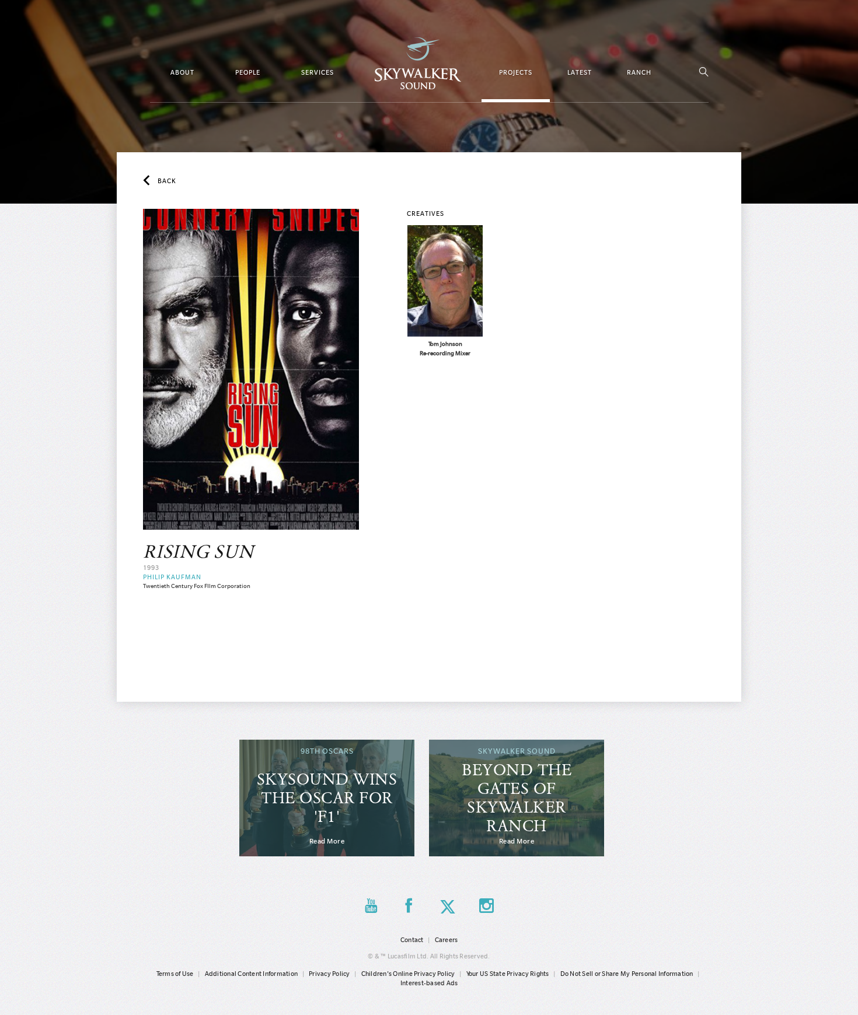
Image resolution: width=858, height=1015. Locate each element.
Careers (446, 939)
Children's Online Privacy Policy (408, 973)
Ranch (639, 72)
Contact (412, 939)
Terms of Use (175, 973)
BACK (167, 180)
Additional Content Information (251, 973)
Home (418, 63)
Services (317, 72)
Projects (515, 72)
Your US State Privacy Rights (507, 973)
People (247, 72)
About (182, 72)
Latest (579, 72)
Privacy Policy (329, 973)
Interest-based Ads (429, 982)
